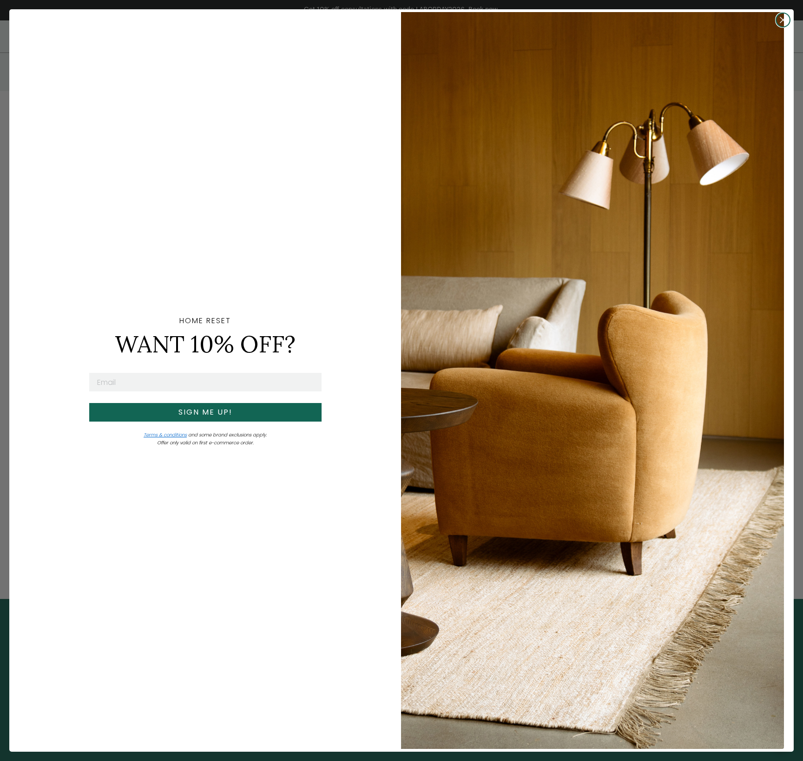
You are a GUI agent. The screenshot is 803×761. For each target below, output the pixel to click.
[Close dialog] (783, 20)
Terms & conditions (165, 434)
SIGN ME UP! (205, 412)
